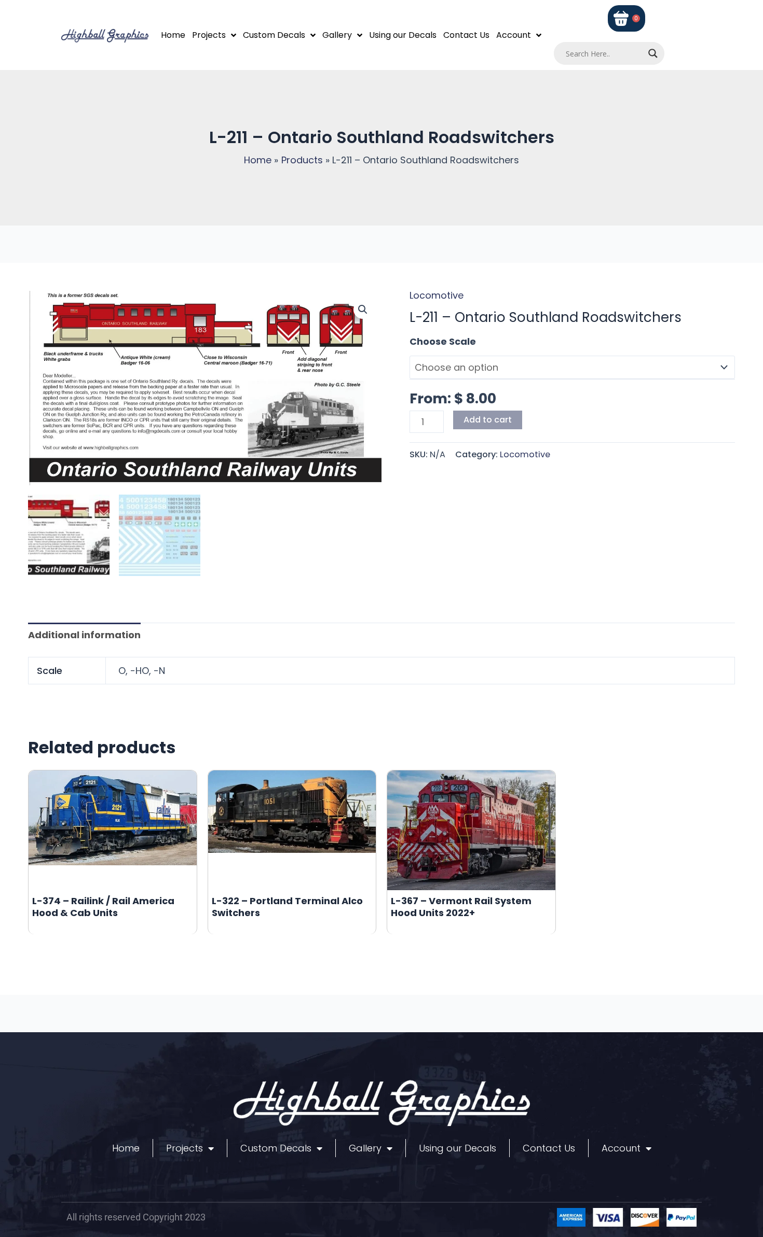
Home (173, 35)
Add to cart (488, 420)
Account (513, 35)
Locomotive (437, 295)
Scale (423, 341)
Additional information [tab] (84, 634)
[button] (362, 309)
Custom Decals (274, 35)
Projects (209, 35)
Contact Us (466, 35)
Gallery (337, 35)
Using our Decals (403, 35)
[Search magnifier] (653, 53)
